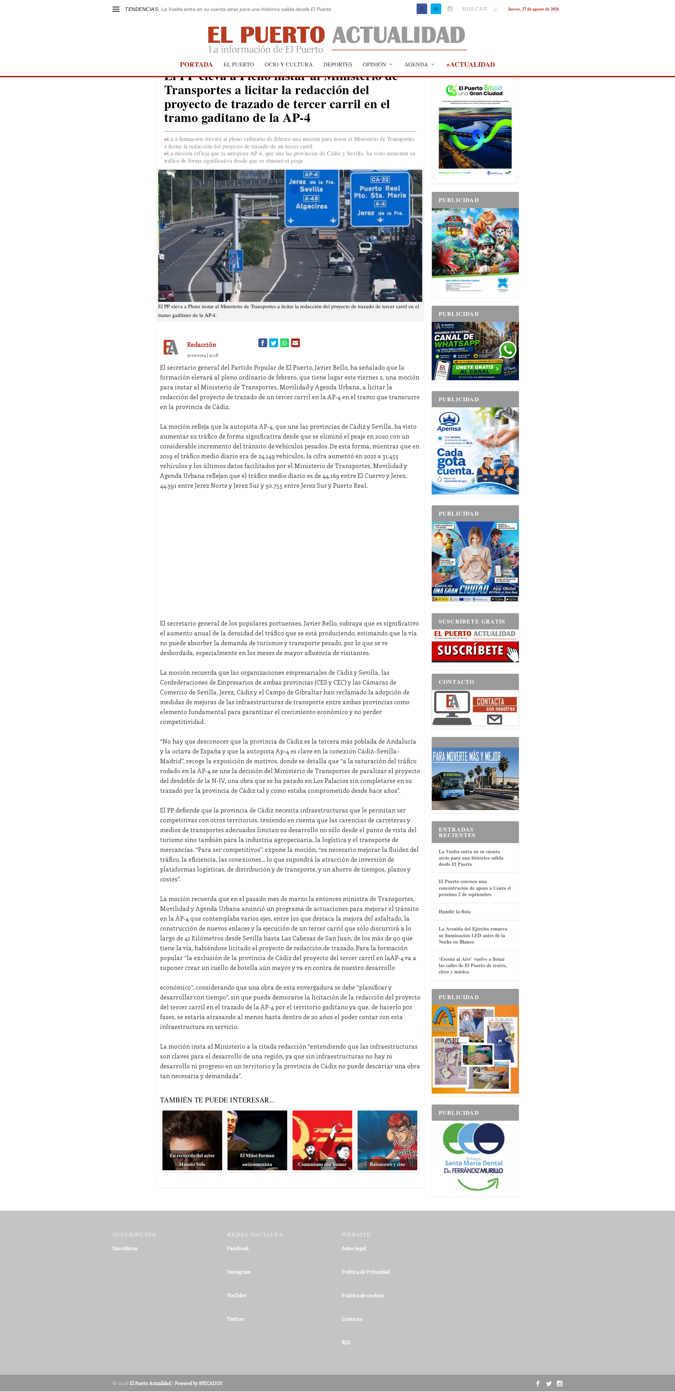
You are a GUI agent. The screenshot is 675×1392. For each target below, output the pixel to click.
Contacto (352, 1318)
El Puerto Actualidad (150, 1383)
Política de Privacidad (366, 1271)
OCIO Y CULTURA (289, 64)
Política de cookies (363, 1295)
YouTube (236, 1295)
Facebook (238, 1248)
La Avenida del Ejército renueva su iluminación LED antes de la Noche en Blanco (473, 935)
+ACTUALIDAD (470, 65)
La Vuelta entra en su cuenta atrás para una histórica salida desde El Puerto (471, 858)
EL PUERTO (239, 64)
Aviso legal (354, 1248)
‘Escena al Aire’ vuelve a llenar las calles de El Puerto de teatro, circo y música (473, 965)
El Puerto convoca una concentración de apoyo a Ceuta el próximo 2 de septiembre (475, 888)
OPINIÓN (374, 64)
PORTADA (196, 65)
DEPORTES (337, 64)
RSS (346, 1342)
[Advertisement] (290, 549)
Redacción (201, 344)
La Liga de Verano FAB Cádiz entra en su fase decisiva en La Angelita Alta (243, 9)
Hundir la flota (455, 911)
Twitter (236, 1318)
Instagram (239, 1271)
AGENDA (416, 64)
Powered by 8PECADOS (199, 1383)
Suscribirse (125, 1248)
